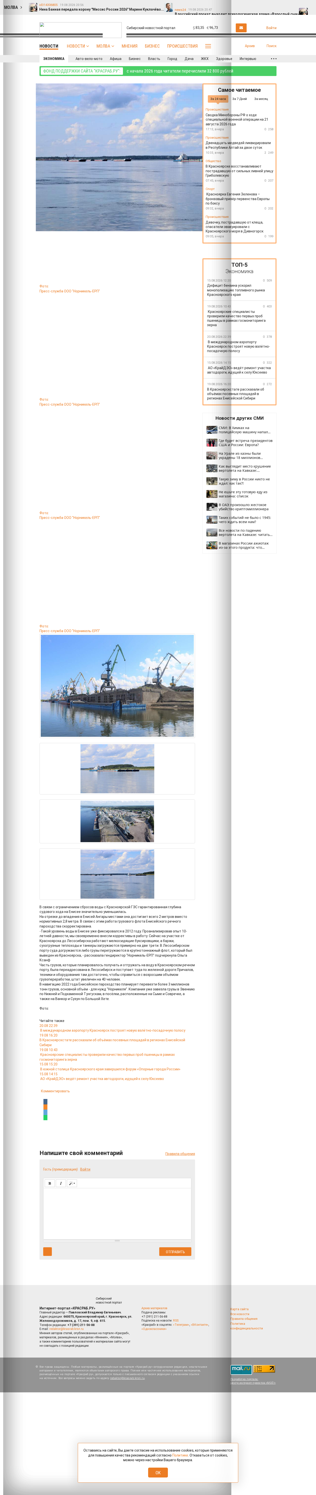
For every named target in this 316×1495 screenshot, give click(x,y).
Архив (250, 46)
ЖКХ (205, 59)
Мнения (130, 46)
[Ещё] (273, 58)
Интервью (248, 59)
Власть (154, 59)
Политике (180, 1455)
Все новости (239, 1314)
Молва (103, 46)
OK (158, 1473)
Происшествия (182, 46)
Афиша (115, 59)
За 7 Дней (239, 99)
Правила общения (243, 1319)
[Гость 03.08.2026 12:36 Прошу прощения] (308, 5)
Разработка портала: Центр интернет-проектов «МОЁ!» (253, 1381)
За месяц (261, 99)
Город (172, 59)
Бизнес (152, 46)
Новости (76, 46)
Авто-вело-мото (89, 59)
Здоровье (224, 59)
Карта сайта (239, 1309)
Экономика (53, 59)
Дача (189, 59)
